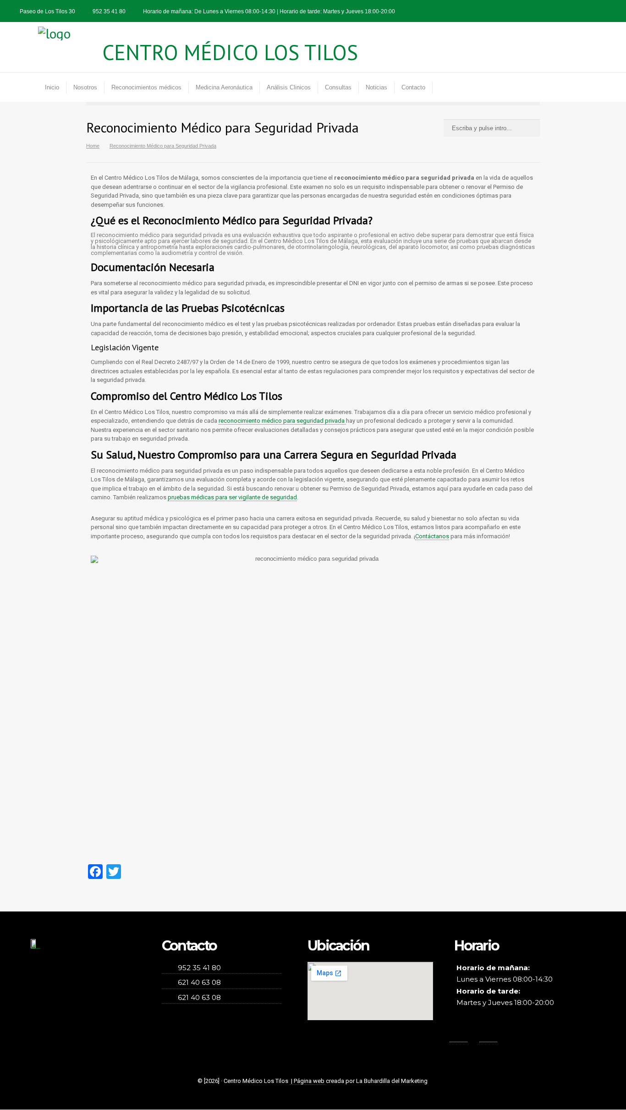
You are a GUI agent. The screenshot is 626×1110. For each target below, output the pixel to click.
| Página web (307, 1080)
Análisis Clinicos (289, 87)
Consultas (338, 87)
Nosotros (85, 87)
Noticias (376, 87)
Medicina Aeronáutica (224, 87)
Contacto (413, 87)
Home (92, 146)
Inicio (52, 87)
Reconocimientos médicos (146, 87)
